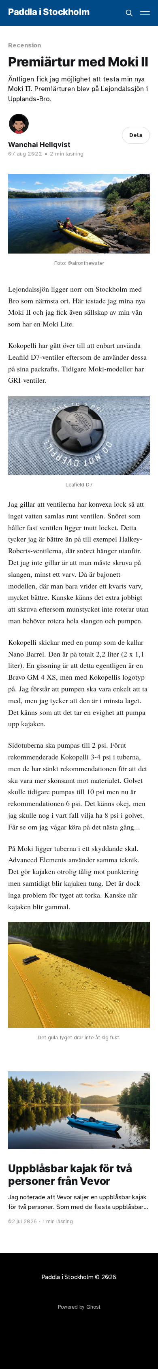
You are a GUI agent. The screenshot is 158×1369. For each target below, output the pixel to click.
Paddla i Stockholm (48, 12)
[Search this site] (129, 12)
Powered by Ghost (79, 1307)
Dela (136, 135)
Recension (24, 45)
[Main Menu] (145, 13)
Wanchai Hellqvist (39, 145)
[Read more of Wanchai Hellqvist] (19, 123)
